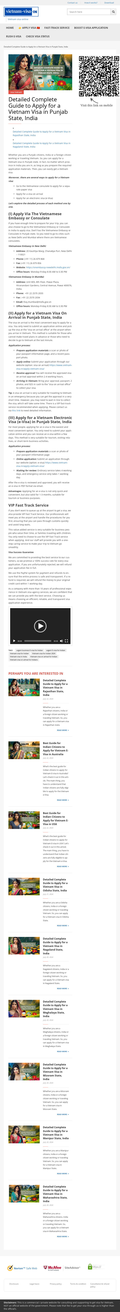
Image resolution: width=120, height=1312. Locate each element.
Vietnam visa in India (18, 656)
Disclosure (14, 1283)
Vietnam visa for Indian (19, 653)
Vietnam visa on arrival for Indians (24, 660)
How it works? (91, 2)
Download (109, 2)
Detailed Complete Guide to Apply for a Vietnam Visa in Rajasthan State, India (41, 133)
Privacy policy (56, 1283)
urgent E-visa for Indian (55, 650)
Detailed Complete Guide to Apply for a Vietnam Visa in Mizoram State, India (55, 1072)
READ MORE (62, 730)
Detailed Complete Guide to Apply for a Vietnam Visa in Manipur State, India (56, 1133)
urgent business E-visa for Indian (29, 650)
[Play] (14, 641)
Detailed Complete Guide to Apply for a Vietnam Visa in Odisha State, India (55, 885)
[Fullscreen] (66, 641)
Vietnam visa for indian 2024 (43, 653)
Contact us (73, 2)
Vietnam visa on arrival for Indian (43, 656)
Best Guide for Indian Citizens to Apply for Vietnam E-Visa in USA (55, 818)
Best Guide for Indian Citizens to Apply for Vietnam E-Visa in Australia (55, 748)
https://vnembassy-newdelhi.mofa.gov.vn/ (48, 267)
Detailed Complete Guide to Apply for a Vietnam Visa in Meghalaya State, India (55, 1009)
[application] (40, 626)
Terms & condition (78, 1283)
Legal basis (34, 1283)
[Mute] (61, 641)
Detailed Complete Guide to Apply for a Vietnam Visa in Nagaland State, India (41, 145)
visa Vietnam (16, 92)
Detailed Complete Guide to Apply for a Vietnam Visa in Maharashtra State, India (55, 1194)
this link (16, 410)
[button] (40, 626)
